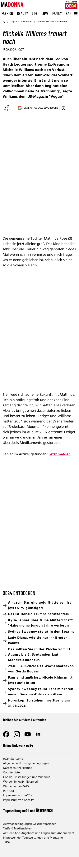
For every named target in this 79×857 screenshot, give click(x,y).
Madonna (28, 21)
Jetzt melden (60, 454)
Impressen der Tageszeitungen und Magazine (33, 837)
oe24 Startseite (13, 758)
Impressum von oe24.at (18, 795)
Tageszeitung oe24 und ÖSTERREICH (28, 810)
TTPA (6, 842)
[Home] (4, 21)
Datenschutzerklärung (17, 768)
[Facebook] (6, 734)
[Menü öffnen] (75, 13)
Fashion (7, 13)
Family (57, 13)
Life (35, 13)
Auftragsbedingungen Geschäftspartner (29, 824)
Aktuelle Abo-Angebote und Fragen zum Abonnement (38, 833)
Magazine (14, 21)
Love (45, 13)
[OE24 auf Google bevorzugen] (63, 108)
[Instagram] (17, 734)
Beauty (22, 13)
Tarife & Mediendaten (17, 828)
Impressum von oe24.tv (18, 800)
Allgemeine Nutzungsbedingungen (26, 763)
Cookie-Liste (11, 772)
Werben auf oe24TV (16, 786)
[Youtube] (28, 734)
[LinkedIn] (38, 734)
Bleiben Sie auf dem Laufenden (24, 720)
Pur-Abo (8, 791)
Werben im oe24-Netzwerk (21, 781)
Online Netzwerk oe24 (18, 745)
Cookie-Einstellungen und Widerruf (26, 777)
